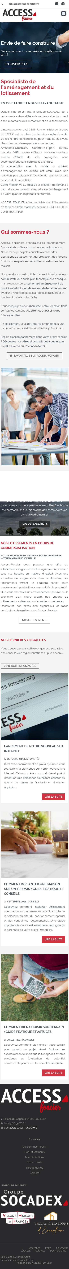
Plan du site (58, 1251)
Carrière (34, 1172)
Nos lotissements (34, 620)
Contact (34, 1248)
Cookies (40, 1251)
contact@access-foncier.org (24, 3)
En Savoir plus (16, 64)
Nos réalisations (34, 1157)
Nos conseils (34, 1162)
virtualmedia (23, 1257)
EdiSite (30, 1260)
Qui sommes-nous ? (34, 1146)
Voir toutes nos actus (20, 665)
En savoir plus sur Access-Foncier (34, 355)
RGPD (48, 1248)
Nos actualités (34, 1167)
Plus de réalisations (35, 523)
